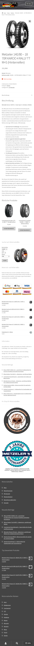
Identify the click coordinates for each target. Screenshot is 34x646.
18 (9, 87)
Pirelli (5, 632)
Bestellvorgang (8, 491)
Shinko (6, 635)
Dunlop (6, 614)
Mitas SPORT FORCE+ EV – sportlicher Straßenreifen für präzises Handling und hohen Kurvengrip (17, 370)
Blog (5, 487)
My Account (7, 494)
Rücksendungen (8, 497)
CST (5, 611)
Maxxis (5, 620)
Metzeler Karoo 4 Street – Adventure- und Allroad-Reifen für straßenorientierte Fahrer (17, 381)
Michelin (6, 626)
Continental (7, 608)
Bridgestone (7, 605)
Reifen (12, 13)
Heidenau (6, 617)
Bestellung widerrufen (10, 500)
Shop (8, 13)
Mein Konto (5, 643)
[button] (30, 21)
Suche (17, 643)
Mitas (5, 629)
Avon (5, 602)
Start (5, 13)
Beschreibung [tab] (5, 95)
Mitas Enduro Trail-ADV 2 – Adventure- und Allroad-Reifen (18, 374)
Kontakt (6, 503)
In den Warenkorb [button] (9, 228)
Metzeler (12, 87)
